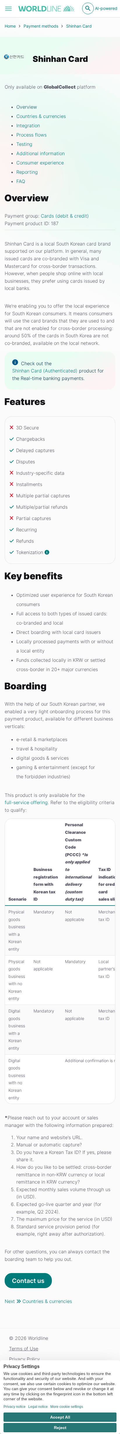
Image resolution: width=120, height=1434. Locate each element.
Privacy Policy (24, 1359)
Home (10, 26)
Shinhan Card (79, 26)
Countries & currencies (41, 116)
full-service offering (26, 802)
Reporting (27, 172)
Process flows (31, 135)
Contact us (28, 1280)
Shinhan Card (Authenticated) (44, 371)
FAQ (20, 181)
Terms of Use (23, 1348)
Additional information (40, 153)
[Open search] (88, 8)
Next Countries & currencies (38, 1301)
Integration (28, 125)
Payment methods (41, 26)
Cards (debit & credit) (65, 216)
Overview (26, 107)
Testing (24, 144)
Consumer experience (40, 163)
